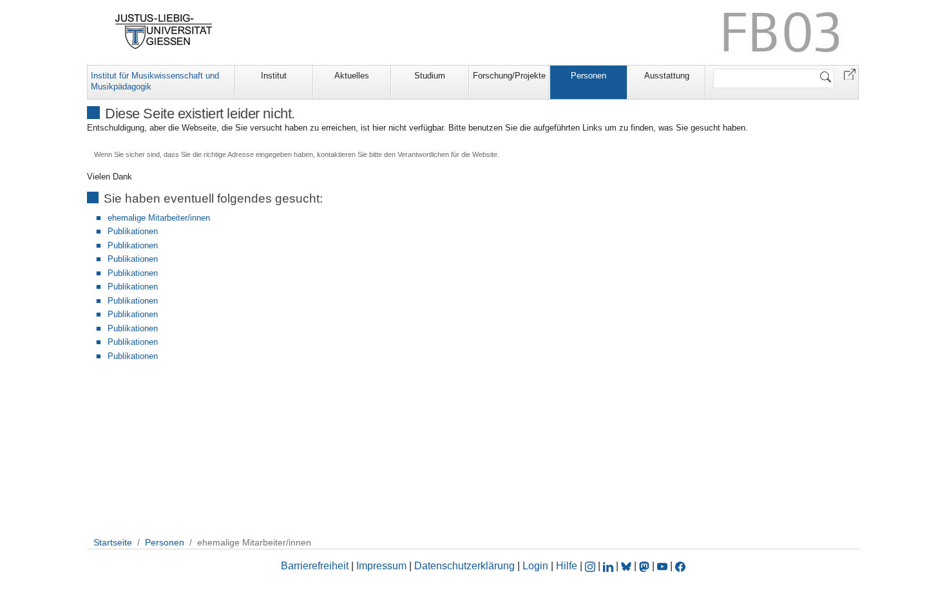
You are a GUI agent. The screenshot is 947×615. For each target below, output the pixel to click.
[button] (850, 73)
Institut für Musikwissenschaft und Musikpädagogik (155, 81)
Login (536, 565)
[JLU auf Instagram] (591, 565)
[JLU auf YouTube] (662, 565)
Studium (429, 75)
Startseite (112, 542)
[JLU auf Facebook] (680, 565)
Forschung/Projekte (509, 75)
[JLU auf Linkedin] (609, 565)
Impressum (381, 565)
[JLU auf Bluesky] (627, 565)
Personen (588, 75)
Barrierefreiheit (315, 565)
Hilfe (566, 565)
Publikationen (133, 231)
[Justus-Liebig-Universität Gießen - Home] (164, 31)
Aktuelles (351, 75)
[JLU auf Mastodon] (645, 565)
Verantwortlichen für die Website (447, 154)
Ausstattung (666, 75)
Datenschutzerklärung (464, 565)
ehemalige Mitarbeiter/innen (159, 218)
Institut (274, 75)
